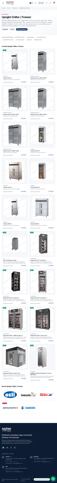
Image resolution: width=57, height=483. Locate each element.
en (32, 3)
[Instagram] (7, 447)
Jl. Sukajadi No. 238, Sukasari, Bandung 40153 (44, 458)
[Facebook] (11, 447)
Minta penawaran (21, 29)
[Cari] (35, 2)
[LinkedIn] (14, 447)
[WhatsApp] (3, 447)
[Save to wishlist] (26, 51)
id (30, 3)
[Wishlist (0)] (46, 2)
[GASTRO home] (12, 3)
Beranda (3, 8)
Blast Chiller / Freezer (19, 37)
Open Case (29, 39)
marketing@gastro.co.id (18, 463)
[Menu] (3, 2)
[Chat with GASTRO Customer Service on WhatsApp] (53, 479)
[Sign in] (50, 2)
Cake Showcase (30, 37)
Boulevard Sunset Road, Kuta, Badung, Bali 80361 (16, 468)
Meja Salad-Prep (38, 39)
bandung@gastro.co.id (46, 461)
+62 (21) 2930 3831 (26, 479)
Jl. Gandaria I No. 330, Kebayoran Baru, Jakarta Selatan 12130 (16, 459)
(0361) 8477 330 (9, 471)
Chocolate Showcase (41, 37)
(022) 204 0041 (37, 461)
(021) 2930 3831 (9, 463)
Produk (8, 8)
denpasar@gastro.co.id (18, 471)
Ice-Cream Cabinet (20, 39)
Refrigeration (15, 8)
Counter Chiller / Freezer (8, 39)
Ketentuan (23, 480)
